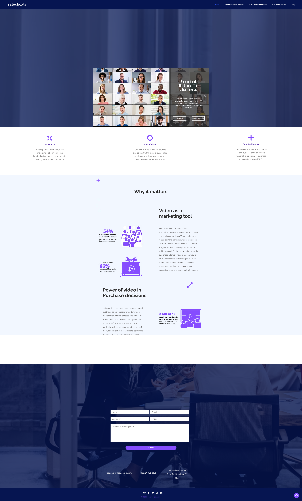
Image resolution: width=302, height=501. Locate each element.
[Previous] (97, 97)
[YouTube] (144, 492)
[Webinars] (152, 123)
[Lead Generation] (155, 123)
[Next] (205, 97)
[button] (235, 4)
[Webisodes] (149, 123)
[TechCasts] (146, 123)
